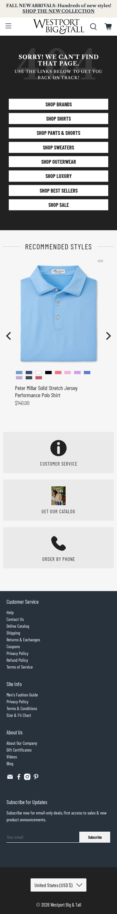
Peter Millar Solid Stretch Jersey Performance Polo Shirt (46, 391)
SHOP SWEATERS (58, 147)
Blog (9, 763)
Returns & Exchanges (23, 639)
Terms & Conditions (21, 708)
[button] (8, 335)
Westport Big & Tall (65, 905)
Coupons (13, 646)
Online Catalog (17, 626)
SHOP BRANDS (59, 104)
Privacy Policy (17, 653)
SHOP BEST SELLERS (59, 190)
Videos (11, 756)
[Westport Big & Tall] (58, 26)
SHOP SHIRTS (58, 118)
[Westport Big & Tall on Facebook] (18, 778)
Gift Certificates (19, 750)
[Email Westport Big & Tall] (10, 778)
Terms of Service (19, 667)
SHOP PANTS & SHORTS (58, 133)
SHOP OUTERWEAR (58, 162)
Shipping (13, 632)
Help (10, 612)
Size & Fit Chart (18, 715)
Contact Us (15, 619)
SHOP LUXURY (59, 176)
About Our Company (21, 743)
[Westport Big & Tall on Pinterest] (36, 778)
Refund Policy (17, 660)
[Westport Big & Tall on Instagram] (27, 778)
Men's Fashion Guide (22, 694)
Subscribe (95, 837)
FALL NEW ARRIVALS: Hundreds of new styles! (58, 8)
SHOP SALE (58, 205)
